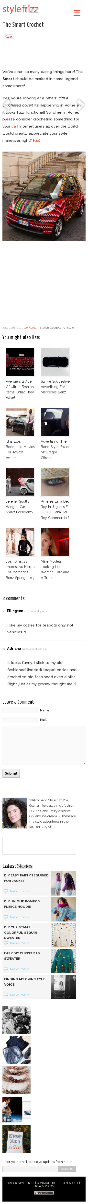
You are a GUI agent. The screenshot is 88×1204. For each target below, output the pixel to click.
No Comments (19, 891)
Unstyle (68, 327)
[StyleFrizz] (20, 15)
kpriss (33, 327)
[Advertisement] (44, 55)
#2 (3, 649)
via (36, 140)
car (14, 126)
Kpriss (68, 1162)
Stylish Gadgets (50, 327)
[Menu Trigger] (77, 12)
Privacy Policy (44, 1186)
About (73, 1183)
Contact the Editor (51, 1183)
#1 (3, 611)
